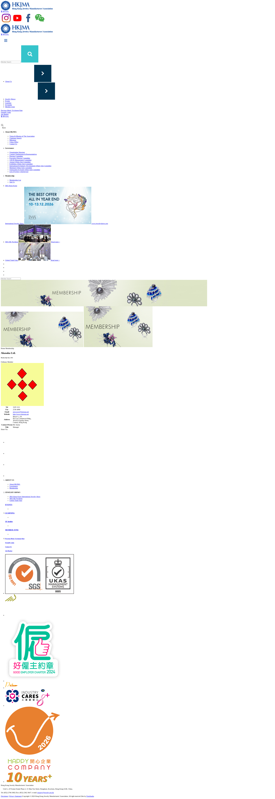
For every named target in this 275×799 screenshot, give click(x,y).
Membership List (15, 180)
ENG (7, 11)
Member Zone (10, 107)
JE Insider (8, 105)
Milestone (12, 140)
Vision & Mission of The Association (22, 136)
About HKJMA (14, 484)
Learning (8, 103)
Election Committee (16, 156)
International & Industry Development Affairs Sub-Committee (30, 166)
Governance (13, 486)
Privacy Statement (15, 796)
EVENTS (8, 505)
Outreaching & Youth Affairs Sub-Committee (24, 170)
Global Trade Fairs (15, 500)
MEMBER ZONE (12, 530)
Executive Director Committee (19, 158)
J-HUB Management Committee (20, 160)
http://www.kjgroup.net (21, 414)
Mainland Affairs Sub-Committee (20, 168)
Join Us (12, 182)
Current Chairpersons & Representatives (23, 154)
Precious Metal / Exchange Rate (12, 110)
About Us (8, 81)
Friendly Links (6, 112)
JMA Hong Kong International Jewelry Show (24, 497)
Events (7, 101)
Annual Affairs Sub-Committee (20, 162)
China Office (13, 142)
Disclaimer (4, 796)
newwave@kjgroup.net (21, 412)
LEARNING (10, 513)
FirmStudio (90, 796)
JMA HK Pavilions (15, 498)
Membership (13, 488)
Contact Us (13, 144)
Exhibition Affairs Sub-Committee (21, 164)
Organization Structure (17, 152)
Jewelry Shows (10, 99)
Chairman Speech (15, 138)
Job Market (4, 114)
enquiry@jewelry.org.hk (45, 793)
